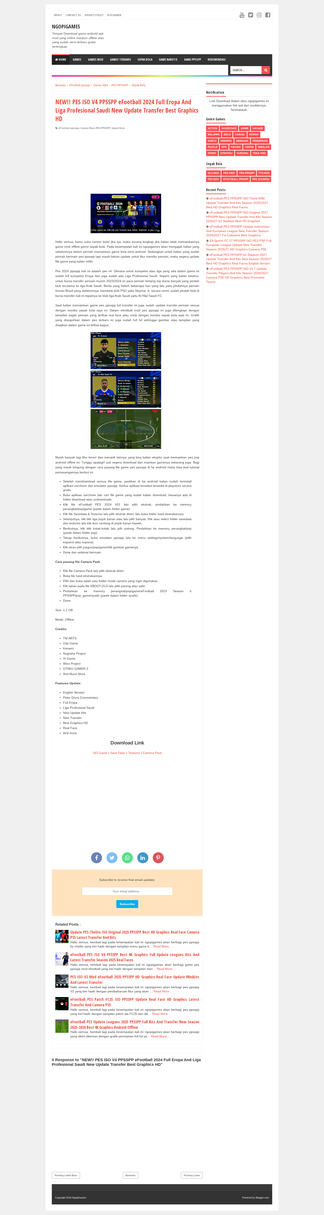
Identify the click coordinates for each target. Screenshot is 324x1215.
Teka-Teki (259, 153)
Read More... (162, 946)
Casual (240, 134)
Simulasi (263, 147)
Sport (212, 153)
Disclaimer (114, 15)
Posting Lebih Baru (66, 1175)
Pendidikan (260, 141)
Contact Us (73, 15)
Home (62, 59)
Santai (249, 147)
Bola (227, 134)
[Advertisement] (127, 163)
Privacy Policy (94, 15)
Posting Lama (192, 1175)
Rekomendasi (217, 59)
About (58, 15)
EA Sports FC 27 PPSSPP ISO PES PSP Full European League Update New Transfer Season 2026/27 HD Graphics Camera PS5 (238, 245)
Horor (254, 134)
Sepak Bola (145, 59)
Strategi (226, 153)
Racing (236, 147)
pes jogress (260, 179)
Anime (244, 128)
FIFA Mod (229, 173)
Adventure (229, 128)
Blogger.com (262, 1197)
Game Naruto (168, 59)
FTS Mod (264, 173)
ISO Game (100, 753)
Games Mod (95, 59)
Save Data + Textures (125, 753)
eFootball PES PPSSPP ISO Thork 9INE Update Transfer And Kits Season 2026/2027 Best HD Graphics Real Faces (237, 203)
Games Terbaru (120, 59)
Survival (243, 153)
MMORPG (226, 141)
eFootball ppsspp (69, 128)
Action (212, 128)
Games (77, 59)
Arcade (258, 128)
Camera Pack (152, 753)
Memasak (242, 141)
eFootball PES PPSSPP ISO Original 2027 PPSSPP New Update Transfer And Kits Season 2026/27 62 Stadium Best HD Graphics (239, 217)
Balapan (214, 134)
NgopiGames (66, 26)
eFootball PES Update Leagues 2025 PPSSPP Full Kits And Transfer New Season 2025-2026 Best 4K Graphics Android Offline (134, 1024)
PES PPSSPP (103, 128)
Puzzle (212, 147)
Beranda (130, 1175)
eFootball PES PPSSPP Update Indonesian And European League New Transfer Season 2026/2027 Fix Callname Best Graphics (238, 231)
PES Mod (213, 179)
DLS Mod (213, 173)
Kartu (212, 141)
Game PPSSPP (192, 59)
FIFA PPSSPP (246, 173)
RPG (224, 147)
